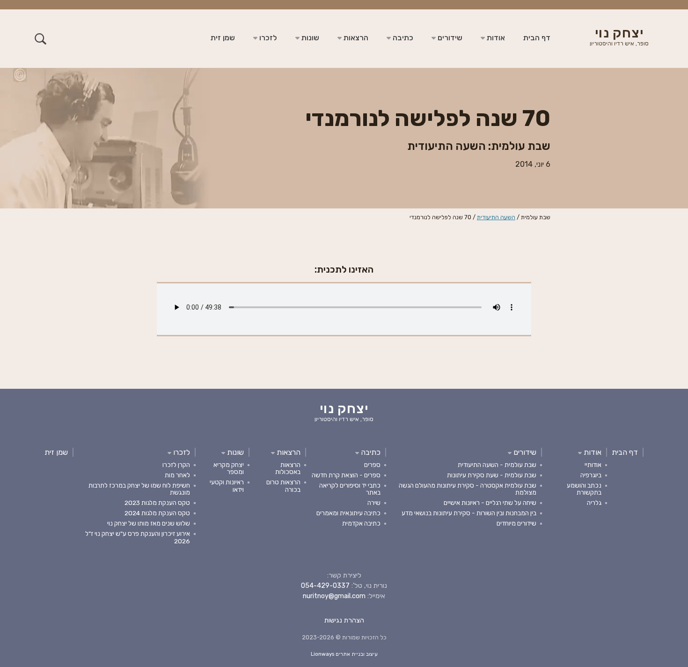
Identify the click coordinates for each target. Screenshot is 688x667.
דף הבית (536, 37)
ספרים (372, 464)
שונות (309, 37)
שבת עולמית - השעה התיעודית (497, 464)
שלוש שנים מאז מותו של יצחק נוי (148, 523)
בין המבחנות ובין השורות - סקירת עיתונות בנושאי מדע (469, 513)
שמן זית (223, 37)
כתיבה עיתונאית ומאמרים (348, 513)
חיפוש (40, 38)
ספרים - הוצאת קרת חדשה (346, 475)
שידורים (449, 37)
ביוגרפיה (590, 475)
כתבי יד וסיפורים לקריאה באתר (350, 489)
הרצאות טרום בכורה (283, 485)
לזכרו (267, 37)
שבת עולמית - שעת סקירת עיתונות (491, 475)
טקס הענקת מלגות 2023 (157, 502)
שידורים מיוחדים (516, 523)
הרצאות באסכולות (287, 468)
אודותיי (593, 464)
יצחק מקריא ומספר (228, 468)
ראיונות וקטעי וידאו (227, 485)
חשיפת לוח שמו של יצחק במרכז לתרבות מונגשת (139, 489)
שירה (374, 502)
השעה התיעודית (496, 217)
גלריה (594, 502)
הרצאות (355, 37)
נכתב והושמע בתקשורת (584, 489)
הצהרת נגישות (344, 620)
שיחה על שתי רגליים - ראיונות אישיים (490, 502)
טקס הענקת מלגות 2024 (157, 513)
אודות (495, 37)
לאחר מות (177, 475)
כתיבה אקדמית (361, 523)
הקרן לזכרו (176, 464)
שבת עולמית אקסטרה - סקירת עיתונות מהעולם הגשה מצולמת (467, 489)
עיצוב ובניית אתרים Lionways (344, 654)
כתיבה (402, 37)
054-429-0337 (325, 586)
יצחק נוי (619, 37)
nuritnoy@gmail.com (334, 596)
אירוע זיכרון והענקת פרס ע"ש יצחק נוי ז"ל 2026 (137, 537)
